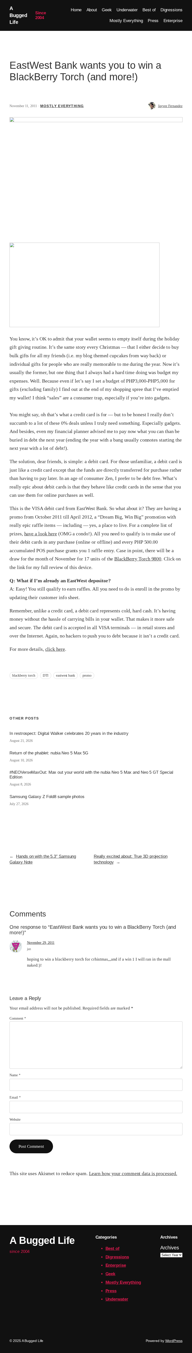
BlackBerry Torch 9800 (137, 558)
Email (15, 1097)
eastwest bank (65, 675)
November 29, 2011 (40, 943)
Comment (18, 1018)
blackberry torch (23, 675)
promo (87, 675)
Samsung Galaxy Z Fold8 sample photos (47, 796)
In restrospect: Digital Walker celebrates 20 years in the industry (69, 733)
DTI (46, 675)
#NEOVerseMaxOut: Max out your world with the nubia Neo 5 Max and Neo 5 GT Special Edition (91, 774)
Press (111, 1291)
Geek (111, 1273)
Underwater (117, 1299)
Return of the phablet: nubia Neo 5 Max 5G (49, 753)
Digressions (117, 1257)
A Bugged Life (18, 15)
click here (55, 649)
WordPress (173, 1341)
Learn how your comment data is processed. (133, 1173)
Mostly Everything (62, 106)
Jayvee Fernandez (170, 106)
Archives (169, 1247)
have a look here (40, 533)
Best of (113, 1248)
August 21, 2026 (21, 741)
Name (15, 1075)
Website (15, 1119)
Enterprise (116, 1265)
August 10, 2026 (21, 760)
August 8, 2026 (20, 784)
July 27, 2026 (19, 804)
